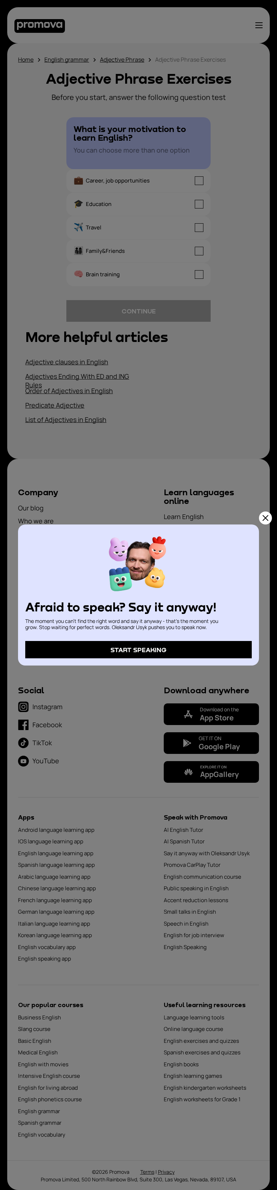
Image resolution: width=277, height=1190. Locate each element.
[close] (265, 517)
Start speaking (138, 650)
